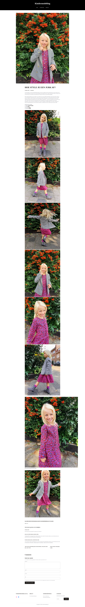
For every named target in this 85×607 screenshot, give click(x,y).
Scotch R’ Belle (30, 105)
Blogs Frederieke (52, 546)
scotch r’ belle (28, 547)
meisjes (51, 547)
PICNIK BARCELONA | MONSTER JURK (32, 539)
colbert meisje (27, 546)
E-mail (26, 573)
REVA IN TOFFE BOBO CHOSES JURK (31, 534)
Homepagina (58, 546)
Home (37, 7)
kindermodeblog (38, 546)
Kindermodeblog (42, 3)
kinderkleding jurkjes (32, 546)
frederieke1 (32, 90)
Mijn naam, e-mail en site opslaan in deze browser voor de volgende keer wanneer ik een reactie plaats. (40, 580)
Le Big (28, 106)
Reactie (26, 561)
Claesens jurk (27, 529)
